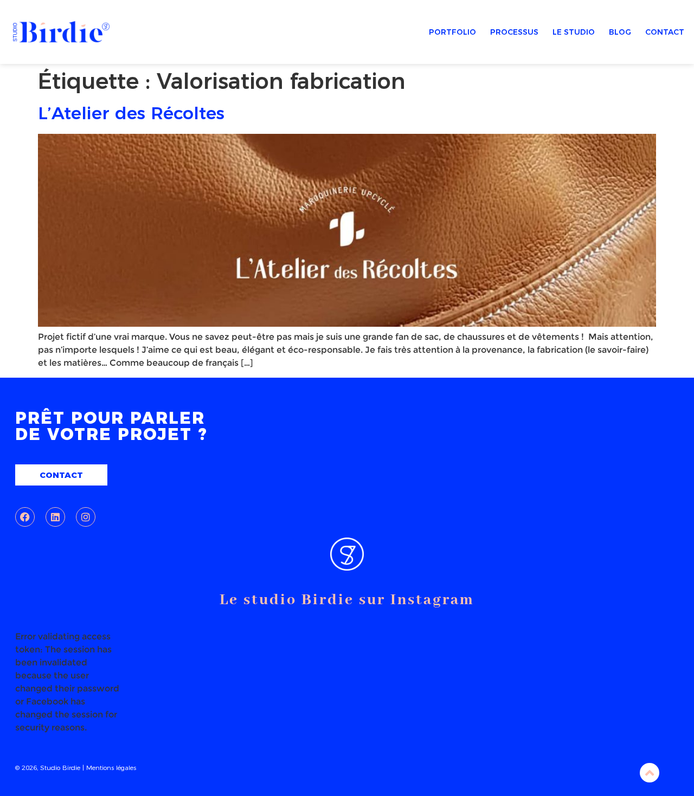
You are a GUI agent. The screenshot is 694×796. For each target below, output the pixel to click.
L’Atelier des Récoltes (131, 113)
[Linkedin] (55, 517)
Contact (664, 32)
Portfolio (452, 32)
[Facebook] (25, 517)
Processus (514, 32)
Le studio (573, 32)
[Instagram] (85, 517)
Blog (620, 32)
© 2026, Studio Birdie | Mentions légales (75, 767)
